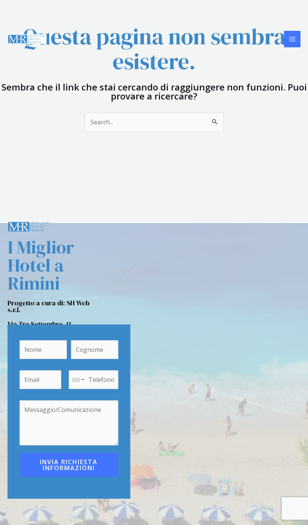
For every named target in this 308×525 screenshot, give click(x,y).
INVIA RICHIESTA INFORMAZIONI (69, 465)
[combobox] (77, 380)
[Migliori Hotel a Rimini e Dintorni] (27, 39)
